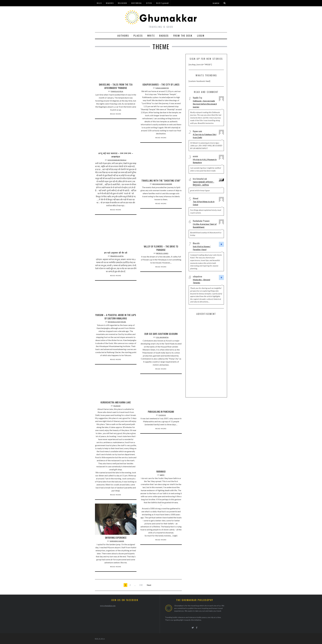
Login (201, 35)
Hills (99, 3)
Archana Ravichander (162, 184)
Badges (164, 35)
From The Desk (183, 35)
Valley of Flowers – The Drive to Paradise (161, 248)
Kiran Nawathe (162, 88)
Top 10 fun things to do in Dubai (203, 203)
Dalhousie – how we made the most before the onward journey (205, 104)
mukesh (116, 406)
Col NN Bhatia (162, 337)
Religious (122, 3)
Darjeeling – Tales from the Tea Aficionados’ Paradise (116, 86)
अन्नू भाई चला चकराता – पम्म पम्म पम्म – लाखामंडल (115, 155)
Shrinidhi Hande (117, 541)
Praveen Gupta (117, 256)
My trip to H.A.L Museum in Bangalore (205, 161)
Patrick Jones (162, 253)
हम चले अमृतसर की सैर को (115, 252)
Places (138, 35)
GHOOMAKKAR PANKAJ (117, 160)
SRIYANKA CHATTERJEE (117, 322)
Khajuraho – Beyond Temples (201, 281)
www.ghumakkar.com (107, 605)
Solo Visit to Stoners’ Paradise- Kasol (202, 248)
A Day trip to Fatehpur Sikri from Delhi (204, 136)
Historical (136, 3)
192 (141, 585)
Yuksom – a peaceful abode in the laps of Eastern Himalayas (115, 316)
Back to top (99, 638)
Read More (115, 114)
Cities (149, 3)
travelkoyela (117, 91)
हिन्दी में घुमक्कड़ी (162, 3)
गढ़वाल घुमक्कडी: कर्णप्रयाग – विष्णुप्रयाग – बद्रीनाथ (203, 183)
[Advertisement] (207, 356)
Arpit (162, 475)
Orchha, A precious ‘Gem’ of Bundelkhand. (205, 225)
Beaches (110, 3)
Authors (123, 35)
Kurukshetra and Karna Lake (116, 402)
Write (151, 35)
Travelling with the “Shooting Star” (161, 180)
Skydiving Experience (116, 537)
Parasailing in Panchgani (161, 411)
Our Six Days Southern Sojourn (160, 333)
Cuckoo (162, 415)
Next (149, 585)
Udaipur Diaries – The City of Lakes (161, 84)
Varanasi (161, 471)
